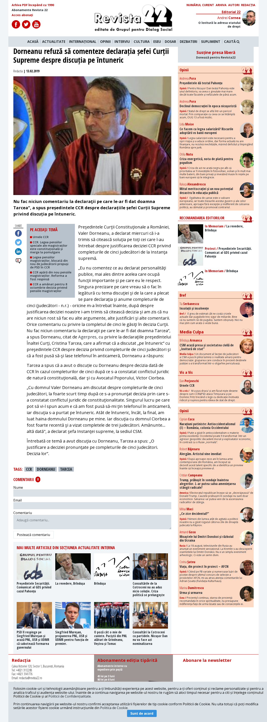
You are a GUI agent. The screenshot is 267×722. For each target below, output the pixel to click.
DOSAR (170, 41)
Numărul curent (200, 5)
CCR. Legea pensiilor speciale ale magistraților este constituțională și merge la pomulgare (48, 247)
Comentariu (22, 512)
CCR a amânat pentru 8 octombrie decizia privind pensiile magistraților (48, 287)
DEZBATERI (188, 41)
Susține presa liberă (216, 54)
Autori (233, 5)
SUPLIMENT (210, 41)
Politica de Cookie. (114, 707)
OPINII (105, 41)
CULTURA (142, 41)
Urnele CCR (40, 237)
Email (17, 500)
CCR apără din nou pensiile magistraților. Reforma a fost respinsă (50, 275)
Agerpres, (88, 337)
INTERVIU (122, 41)
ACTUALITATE (53, 41)
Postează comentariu (33, 534)
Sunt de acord (141, 713)
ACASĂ (32, 41)
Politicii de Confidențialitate (69, 696)
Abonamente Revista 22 (30, 10)
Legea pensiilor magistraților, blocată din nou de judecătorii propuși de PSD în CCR (49, 262)
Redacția (248, 5)
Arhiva (221, 5)
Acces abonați (22, 15)
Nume (18, 487)
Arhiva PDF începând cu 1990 (33, 5)
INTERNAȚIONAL (82, 41)
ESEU (157, 41)
